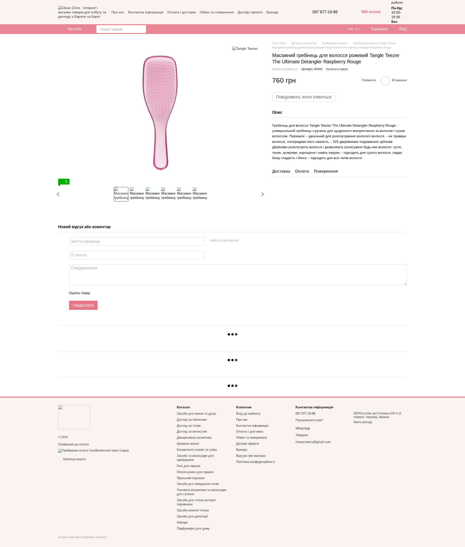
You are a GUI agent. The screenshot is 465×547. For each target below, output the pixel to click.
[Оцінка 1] (98, 293)
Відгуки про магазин (251, 456)
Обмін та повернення (217, 12)
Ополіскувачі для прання (195, 472)
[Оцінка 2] (106, 293)
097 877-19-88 (325, 12)
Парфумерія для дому (193, 528)
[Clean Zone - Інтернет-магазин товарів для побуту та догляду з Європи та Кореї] (74, 416)
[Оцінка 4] (121, 293)
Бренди (272, 12)
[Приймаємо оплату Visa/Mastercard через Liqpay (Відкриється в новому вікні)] (93, 450)
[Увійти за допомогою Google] (252, 241)
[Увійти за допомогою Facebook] (244, 241)
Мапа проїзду (363, 422)
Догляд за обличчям (192, 419)
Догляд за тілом (189, 425)
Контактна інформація (145, 12)
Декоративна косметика (194, 437)
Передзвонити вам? (309, 420)
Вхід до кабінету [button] (248, 413)
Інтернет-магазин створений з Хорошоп (82, 537)
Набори (182, 522)
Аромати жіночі (188, 443)
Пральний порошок (190, 478)
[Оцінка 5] (129, 293)
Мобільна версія (74, 459)
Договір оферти (250, 12)
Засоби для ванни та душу (196, 413)
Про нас (117, 12)
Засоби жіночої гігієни (193, 510)
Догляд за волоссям (192, 431)
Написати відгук (337, 69)
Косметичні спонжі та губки (197, 449)
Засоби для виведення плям (198, 484)
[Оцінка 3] (113, 293)
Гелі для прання (188, 466)
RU (357, 29)
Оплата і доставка (181, 12)
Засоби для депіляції (192, 516)
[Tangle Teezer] (245, 48)
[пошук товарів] (142, 29)
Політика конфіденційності (255, 462)
